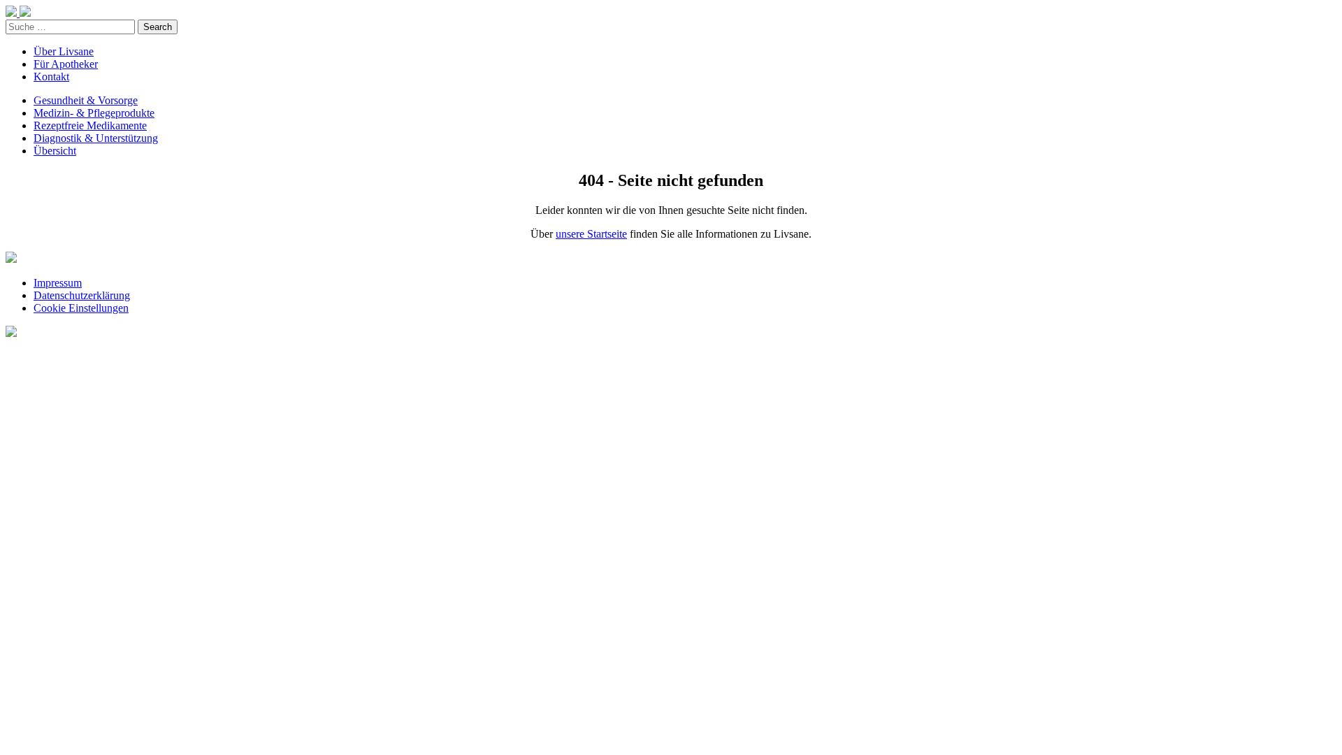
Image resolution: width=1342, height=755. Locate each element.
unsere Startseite (591, 234)
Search (157, 27)
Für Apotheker (66, 64)
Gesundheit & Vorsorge (86, 100)
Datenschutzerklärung (82, 295)
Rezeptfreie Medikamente (90, 125)
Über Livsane (64, 51)
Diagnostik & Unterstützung (96, 138)
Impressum (58, 283)
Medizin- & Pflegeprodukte (94, 113)
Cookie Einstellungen (81, 308)
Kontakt (51, 76)
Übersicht (55, 151)
